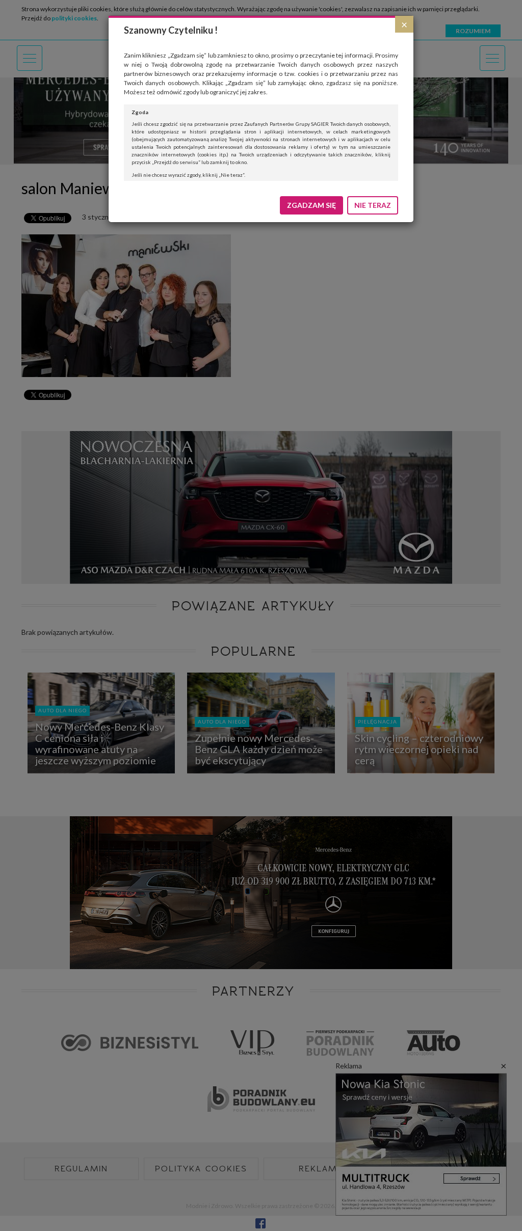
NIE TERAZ (372, 205)
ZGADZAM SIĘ (311, 205)
